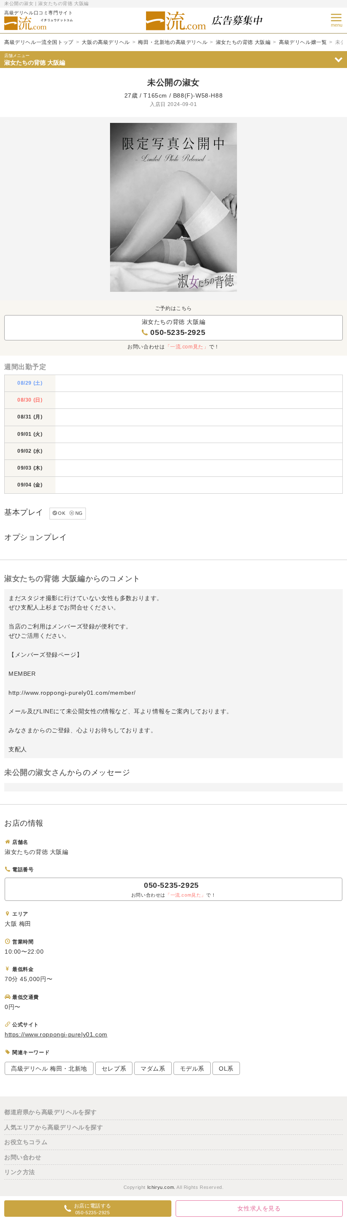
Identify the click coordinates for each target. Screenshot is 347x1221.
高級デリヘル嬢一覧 (303, 42)
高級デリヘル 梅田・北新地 (49, 1068)
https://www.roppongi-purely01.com (56, 1034)
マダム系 (152, 1068)
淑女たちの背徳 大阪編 (243, 42)
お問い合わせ (22, 1157)
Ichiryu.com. (161, 1187)
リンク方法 (19, 1172)
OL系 (226, 1068)
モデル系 (192, 1068)
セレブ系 (114, 1068)
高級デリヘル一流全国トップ (39, 42)
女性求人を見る (259, 1208)
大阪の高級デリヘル (105, 42)
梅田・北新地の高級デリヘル (172, 42)
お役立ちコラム (25, 1142)
